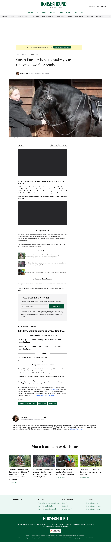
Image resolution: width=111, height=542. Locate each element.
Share (22, 145)
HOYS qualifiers (79, 16)
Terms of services (40, 311)
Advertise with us (88, 524)
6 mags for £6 (60, 16)
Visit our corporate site (79, 535)
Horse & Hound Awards (93, 503)
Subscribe (30, 12)
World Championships (47, 16)
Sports (44, 12)
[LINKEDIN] (48, 417)
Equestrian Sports (22, 54)
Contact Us (65, 506)
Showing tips (52, 403)
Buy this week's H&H (23, 524)
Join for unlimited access (62, 47)
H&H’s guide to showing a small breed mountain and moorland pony (40, 347)
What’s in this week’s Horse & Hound (48, 503)
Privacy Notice (26, 313)
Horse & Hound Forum (93, 509)
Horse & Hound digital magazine (47, 509)
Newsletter (90, 16)
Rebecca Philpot (85, 477)
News (37, 12)
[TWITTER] (45, 417)
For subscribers (100, 16)
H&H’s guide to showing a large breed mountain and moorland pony (40, 340)
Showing (34, 54)
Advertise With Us (67, 509)
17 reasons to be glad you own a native (42, 335)
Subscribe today (53, 389)
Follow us (55, 145)
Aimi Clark (25, 73)
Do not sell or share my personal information (55, 526)
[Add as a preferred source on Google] (55, 531)
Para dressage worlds (23, 16)
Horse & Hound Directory (93, 506)
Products (68, 12)
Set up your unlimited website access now (44, 395)
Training (60, 12)
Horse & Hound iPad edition (46, 506)
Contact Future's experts (39, 524)
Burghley (69, 16)
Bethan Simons (14, 482)
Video (47, 73)
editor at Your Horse (76, 429)
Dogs (75, 12)
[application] (42, 162)
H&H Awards (35, 16)
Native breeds (42, 403)
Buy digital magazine (56, 524)
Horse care (52, 12)
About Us (64, 503)
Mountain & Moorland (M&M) (27, 403)
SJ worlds (11, 16)
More (82, 12)
